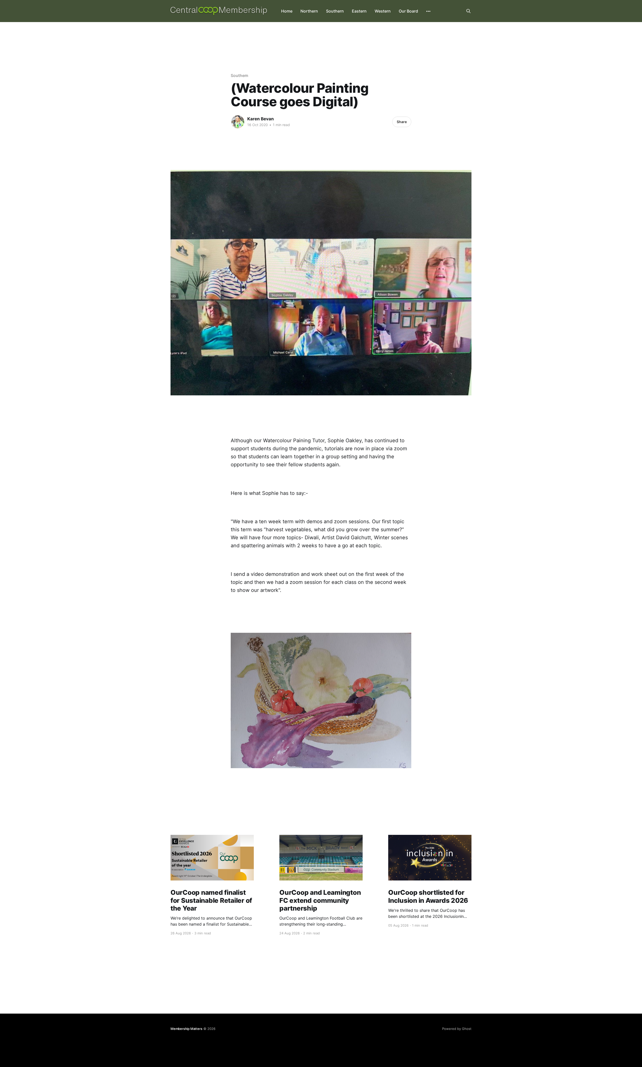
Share (402, 122)
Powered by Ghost (456, 1029)
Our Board (408, 11)
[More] (428, 11)
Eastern (359, 11)
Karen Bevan (260, 118)
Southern (335, 11)
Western (383, 11)
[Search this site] (468, 11)
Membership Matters (186, 1029)
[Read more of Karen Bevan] (238, 122)
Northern (309, 11)
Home (286, 11)
